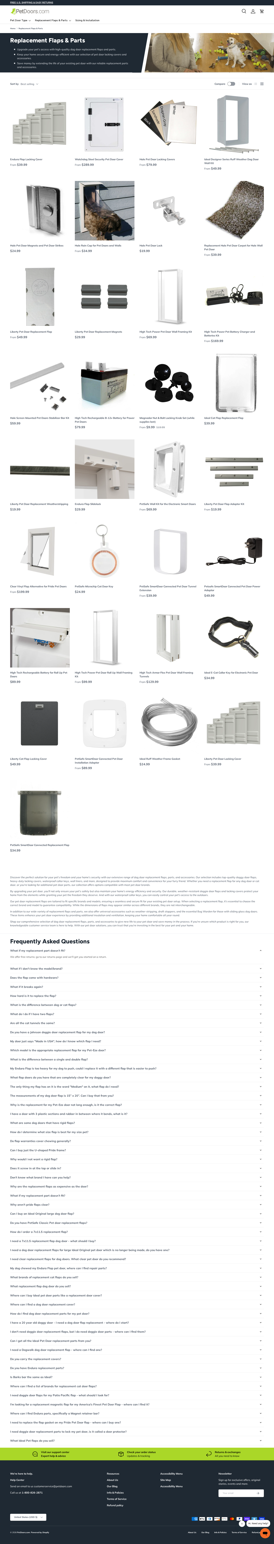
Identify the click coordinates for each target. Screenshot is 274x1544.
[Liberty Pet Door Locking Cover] (234, 724)
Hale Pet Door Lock (151, 245)
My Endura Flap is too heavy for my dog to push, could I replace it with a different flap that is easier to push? (83, 1068)
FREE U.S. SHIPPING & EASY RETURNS (31, 2)
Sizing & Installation (87, 20)
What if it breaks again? (26, 986)
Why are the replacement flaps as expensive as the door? (49, 1186)
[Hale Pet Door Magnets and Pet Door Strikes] (40, 210)
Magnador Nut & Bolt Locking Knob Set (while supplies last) (167, 419)
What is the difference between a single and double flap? (49, 1059)
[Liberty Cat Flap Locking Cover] (40, 724)
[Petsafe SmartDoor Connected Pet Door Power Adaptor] (234, 551)
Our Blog (112, 1486)
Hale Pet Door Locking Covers (157, 159)
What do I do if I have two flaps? (32, 1014)
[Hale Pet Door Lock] (169, 210)
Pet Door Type (18, 20)
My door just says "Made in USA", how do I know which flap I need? (55, 1041)
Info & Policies (115, 1492)
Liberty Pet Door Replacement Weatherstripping (39, 504)
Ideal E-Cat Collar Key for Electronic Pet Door (231, 672)
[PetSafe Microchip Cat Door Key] (104, 551)
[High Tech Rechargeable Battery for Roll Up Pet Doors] (40, 638)
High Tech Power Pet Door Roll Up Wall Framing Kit (103, 674)
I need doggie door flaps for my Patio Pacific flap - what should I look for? (59, 1395)
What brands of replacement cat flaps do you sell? (44, 1277)
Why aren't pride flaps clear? (29, 1204)
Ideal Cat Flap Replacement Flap (223, 417)
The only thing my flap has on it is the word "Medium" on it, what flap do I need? (64, 1086)
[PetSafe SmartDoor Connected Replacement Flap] (40, 810)
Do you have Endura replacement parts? (37, 1368)
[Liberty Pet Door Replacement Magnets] (104, 297)
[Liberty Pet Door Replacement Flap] (40, 297)
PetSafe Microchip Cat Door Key (94, 586)
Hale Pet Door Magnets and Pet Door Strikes (36, 245)
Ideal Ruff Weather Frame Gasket (160, 758)
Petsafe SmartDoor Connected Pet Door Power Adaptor (232, 588)
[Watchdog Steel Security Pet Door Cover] (104, 124)
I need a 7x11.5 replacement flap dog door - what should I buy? (53, 1241)
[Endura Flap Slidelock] (104, 469)
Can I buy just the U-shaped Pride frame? (38, 1150)
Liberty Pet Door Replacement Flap (31, 331)
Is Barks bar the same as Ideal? (31, 1377)
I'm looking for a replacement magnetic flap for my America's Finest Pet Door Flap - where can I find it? (79, 1404)
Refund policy (115, 1505)
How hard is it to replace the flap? (33, 995)
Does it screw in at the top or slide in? (35, 1168)
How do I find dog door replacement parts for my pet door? (49, 1313)
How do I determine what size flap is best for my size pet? (49, 1132)
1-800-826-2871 (32, 1492)
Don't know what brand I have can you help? (40, 1177)
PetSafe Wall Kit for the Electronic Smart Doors (168, 504)
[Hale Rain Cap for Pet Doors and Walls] (104, 210)
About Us (112, 1480)
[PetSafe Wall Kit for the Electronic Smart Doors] (169, 469)
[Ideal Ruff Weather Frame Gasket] (169, 724)
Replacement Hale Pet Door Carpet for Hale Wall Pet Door (233, 247)
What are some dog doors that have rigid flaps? (42, 1123)
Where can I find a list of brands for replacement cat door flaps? (53, 1386)
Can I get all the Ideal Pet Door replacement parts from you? (50, 1340)
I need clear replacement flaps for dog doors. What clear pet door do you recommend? (68, 1259)
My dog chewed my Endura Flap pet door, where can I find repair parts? (58, 1268)
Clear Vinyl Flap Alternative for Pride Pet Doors (38, 586)
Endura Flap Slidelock (88, 504)
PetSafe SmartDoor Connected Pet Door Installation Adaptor (99, 760)
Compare (220, 83)
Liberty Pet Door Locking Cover (222, 758)
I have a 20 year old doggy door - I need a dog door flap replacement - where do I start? (69, 1322)
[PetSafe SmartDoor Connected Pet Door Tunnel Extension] (169, 551)
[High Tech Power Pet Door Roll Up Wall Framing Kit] (104, 638)
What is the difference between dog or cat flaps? (43, 1005)
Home (13, 28)
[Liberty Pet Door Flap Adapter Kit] (234, 469)
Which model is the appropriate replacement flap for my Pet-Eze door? (58, 1050)
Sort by (14, 83)
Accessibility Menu (171, 1486)
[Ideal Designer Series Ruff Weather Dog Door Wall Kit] (234, 124)
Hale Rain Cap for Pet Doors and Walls (98, 245)
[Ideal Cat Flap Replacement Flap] (234, 383)
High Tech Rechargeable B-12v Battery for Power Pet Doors (104, 419)
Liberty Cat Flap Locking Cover (28, 758)
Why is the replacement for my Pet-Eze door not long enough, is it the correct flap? (66, 1104)
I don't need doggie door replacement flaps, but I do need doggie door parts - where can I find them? (78, 1331)
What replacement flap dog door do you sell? (40, 1286)
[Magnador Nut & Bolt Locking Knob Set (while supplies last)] (169, 383)
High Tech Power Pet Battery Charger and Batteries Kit (229, 333)
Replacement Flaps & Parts (51, 20)
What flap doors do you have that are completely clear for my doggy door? (60, 1077)
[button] (261, 11)
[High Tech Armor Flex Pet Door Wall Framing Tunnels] (169, 638)
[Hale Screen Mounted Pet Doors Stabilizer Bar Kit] (40, 383)
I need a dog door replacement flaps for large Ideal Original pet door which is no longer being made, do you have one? (89, 1250)
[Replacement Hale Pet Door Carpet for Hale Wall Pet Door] (234, 210)
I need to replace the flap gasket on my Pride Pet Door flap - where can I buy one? (65, 1422)
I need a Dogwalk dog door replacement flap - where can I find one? (56, 1349)
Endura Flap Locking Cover (26, 159)
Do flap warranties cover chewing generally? (40, 1141)
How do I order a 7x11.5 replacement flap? (39, 1231)
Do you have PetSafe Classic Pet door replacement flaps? (48, 1222)
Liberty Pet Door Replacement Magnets (98, 331)
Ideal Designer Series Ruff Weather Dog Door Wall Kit (231, 161)
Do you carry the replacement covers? (35, 1359)
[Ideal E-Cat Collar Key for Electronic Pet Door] (234, 638)
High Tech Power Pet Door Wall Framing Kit (166, 331)
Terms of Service (117, 1499)
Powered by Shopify (40, 1532)
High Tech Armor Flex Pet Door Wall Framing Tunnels (166, 674)
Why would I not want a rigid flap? (33, 1159)
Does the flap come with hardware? (34, 977)
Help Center (17, 1480)
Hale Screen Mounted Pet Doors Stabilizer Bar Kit (39, 417)
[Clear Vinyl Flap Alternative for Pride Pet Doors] (40, 551)
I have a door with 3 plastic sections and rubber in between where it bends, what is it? (68, 1113)
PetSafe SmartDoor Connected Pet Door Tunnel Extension (168, 588)
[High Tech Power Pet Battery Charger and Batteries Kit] (234, 297)
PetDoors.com (23, 1532)
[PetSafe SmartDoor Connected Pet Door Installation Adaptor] (104, 724)
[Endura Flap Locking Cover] (40, 124)
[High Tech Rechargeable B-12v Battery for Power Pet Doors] (104, 383)
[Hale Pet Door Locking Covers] (169, 124)
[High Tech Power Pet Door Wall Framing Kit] (169, 297)
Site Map (165, 1480)
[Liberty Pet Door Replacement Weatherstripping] (40, 469)
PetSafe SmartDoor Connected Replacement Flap (39, 845)
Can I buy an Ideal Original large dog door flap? (42, 1213)
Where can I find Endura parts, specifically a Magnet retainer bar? (54, 1413)
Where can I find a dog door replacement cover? (42, 1304)
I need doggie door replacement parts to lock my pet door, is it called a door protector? (68, 1431)
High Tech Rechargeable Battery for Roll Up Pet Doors (38, 674)
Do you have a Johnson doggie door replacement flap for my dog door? (57, 1032)
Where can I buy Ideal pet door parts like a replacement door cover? (56, 1295)
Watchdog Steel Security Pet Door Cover (99, 159)
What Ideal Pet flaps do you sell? (32, 1440)
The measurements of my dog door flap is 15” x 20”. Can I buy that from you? (62, 1095)
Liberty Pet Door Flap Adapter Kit (224, 504)
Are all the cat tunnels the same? (32, 1023)
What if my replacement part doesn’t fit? (37, 950)
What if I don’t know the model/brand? (36, 968)
